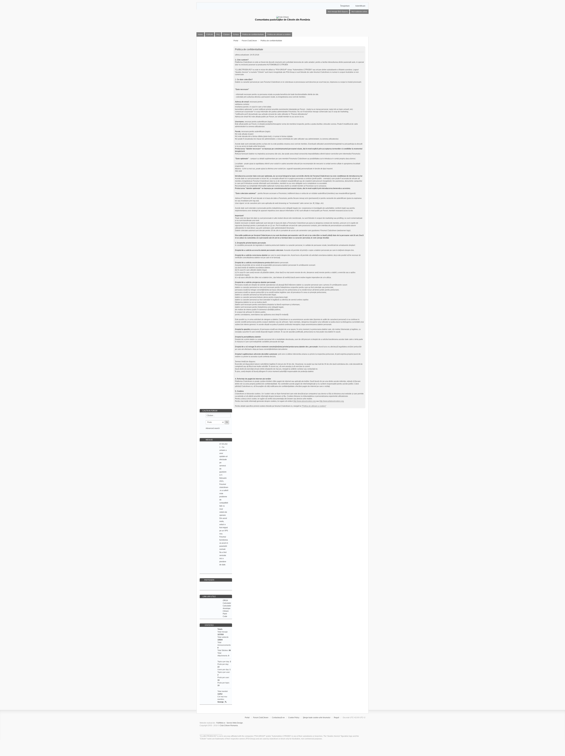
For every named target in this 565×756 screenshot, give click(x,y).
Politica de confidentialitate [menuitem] (253, 34)
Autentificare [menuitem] (360, 6)
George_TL (222, 702)
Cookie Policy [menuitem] (293, 718)
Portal (236, 41)
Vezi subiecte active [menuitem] (359, 12)
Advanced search (213, 428)
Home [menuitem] (200, 34)
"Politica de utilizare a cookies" (314, 406)
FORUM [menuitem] (209, 34)
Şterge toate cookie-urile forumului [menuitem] (316, 718)
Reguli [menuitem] (336, 718)
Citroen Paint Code (226, 613)
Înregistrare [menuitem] (345, 6)
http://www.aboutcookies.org (304, 401)
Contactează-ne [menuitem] (278, 718)
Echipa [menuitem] (236, 34)
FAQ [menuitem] (218, 34)
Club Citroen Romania (229, 725)
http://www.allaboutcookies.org (331, 401)
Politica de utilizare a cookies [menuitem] (279, 34)
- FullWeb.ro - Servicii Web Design (229, 723)
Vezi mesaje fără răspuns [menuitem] (338, 12)
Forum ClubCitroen (260, 718)
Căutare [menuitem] (226, 34)
